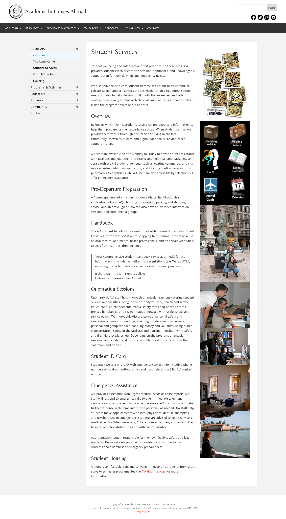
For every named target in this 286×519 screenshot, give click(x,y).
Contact (153, 28)
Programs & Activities (61, 28)
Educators (90, 28)
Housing (38, 81)
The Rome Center (44, 61)
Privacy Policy (143, 511)
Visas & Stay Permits (46, 74)
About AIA (11, 28)
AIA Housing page (154, 471)
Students (111, 28)
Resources (32, 28)
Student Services (45, 68)
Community (132, 28)
